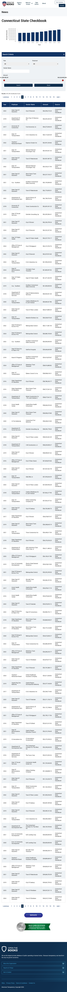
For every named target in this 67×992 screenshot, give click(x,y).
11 (40, 97)
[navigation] (31, 3)
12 (43, 97)
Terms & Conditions (21, 983)
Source (57, 104)
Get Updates (59, 2)
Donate (62, 5)
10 (36, 97)
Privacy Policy (10, 983)
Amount (5, 75)
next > (58, 97)
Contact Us (32, 983)
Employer (35, 60)
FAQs (3, 983)
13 (47, 97)
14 (50, 97)
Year (4, 60)
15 (53, 97)
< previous (6, 97)
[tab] (33, 963)
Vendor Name (7, 68)
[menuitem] (19, 3)
